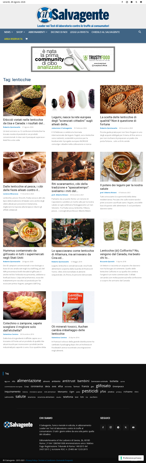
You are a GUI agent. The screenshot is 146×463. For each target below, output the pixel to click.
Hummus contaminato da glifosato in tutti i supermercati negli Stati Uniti (23, 254)
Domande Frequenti (64, 460)
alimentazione (29, 380)
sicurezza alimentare (45, 397)
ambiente (56, 381)
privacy (118, 392)
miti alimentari (50, 392)
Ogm (71, 391)
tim (82, 396)
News (7, 32)
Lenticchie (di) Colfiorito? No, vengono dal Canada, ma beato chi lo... (120, 254)
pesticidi (90, 390)
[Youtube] (141, 2)
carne (122, 381)
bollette (114, 381)
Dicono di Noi (59, 32)
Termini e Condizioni (46, 460)
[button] (139, 32)
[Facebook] (122, 2)
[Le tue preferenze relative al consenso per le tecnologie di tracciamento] (131, 458)
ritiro (136, 392)
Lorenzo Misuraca (10, 194)
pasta (78, 392)
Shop (19, 32)
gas (92, 386)
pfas (103, 391)
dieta (47, 386)
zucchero (93, 397)
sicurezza (32, 397)
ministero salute (36, 392)
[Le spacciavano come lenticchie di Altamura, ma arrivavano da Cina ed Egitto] (73, 233)
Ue (87, 397)
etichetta (68, 386)
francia (85, 386)
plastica (111, 392)
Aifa (13, 381)
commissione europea (13, 386)
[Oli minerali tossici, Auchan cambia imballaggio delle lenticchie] (73, 307)
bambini (83, 380)
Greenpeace (118, 386)
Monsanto (62, 391)
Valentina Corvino (10, 334)
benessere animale (99, 381)
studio (58, 397)
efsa (60, 386)
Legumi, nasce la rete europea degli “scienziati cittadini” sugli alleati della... (72, 120)
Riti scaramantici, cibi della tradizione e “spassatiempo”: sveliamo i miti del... (70, 187)
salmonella (9, 397)
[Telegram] (131, 2)
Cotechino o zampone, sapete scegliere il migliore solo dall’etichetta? (22, 327)
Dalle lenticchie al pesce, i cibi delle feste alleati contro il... (23, 188)
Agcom (7, 381)
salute (21, 396)
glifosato (103, 385)
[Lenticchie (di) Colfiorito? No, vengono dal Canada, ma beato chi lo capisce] (121, 233)
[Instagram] (127, 2)
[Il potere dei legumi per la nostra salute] (121, 167)
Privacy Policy (31, 460)
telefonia (68, 396)
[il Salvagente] (73, 16)
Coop (26, 386)
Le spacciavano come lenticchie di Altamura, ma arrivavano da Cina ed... (73, 254)
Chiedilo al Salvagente (106, 32)
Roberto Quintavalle (11, 127)
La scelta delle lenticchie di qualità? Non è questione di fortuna (118, 120)
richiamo (127, 391)
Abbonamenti (37, 32)
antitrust (68, 380)
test (76, 397)
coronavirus (37, 386)
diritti (54, 386)
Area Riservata (13, 38)
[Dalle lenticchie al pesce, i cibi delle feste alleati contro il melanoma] (24, 167)
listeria (25, 392)
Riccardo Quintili (107, 261)
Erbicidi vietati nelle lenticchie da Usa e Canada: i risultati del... (24, 121)
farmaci (77, 386)
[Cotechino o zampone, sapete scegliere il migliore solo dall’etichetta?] (24, 305)
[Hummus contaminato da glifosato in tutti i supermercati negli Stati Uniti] (24, 233)
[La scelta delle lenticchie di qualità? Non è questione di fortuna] (121, 99)
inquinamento (13, 391)
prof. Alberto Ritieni (60, 195)
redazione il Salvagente (62, 128)
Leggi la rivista (79, 32)
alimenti (46, 381)
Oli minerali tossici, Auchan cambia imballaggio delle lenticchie (70, 330)
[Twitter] (136, 2)
